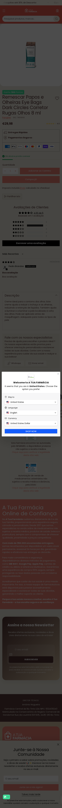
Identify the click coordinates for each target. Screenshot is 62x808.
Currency (12, 418)
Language (13, 407)
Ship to (11, 397)
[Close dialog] (58, 373)
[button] (6, 797)
